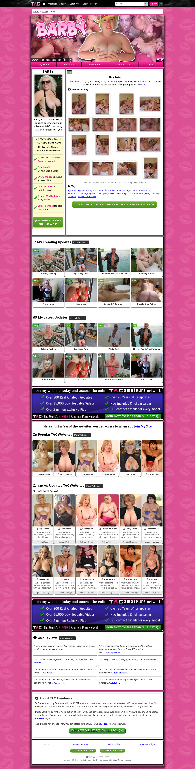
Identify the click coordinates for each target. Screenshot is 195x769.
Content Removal (80, 744)
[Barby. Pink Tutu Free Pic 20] (150, 168)
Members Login (123, 64)
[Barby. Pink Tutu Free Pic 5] (150, 103)
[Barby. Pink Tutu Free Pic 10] (150, 124)
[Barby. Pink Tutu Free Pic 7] (103, 124)
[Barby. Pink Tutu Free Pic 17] (79, 168)
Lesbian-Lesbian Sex (87, 196)
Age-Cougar (132, 190)
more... (142, 84)
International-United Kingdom (111, 190)
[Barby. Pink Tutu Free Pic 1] (79, 103)
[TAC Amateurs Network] (35, 4)
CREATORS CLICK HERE (112, 750)
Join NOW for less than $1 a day (48, 222)
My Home (44, 64)
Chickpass (104, 723)
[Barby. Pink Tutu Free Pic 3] (126, 103)
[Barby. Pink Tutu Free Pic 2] (103, 103)
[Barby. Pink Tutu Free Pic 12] (103, 144)
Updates (63, 3)
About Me (69, 64)
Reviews (39, 718)
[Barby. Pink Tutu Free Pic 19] (126, 168)
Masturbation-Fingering (139, 193)
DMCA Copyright (147, 744)
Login (85, 3)
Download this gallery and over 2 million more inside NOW (114, 204)
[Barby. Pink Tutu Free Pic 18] (103, 168)
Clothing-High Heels (106, 193)
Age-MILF (72, 190)
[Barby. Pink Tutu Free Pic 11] (79, 144)
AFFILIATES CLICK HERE (83, 750)
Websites (52, 3)
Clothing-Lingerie (87, 193)
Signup (154, 3)
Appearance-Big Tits (87, 190)
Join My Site (143, 426)
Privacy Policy (114, 744)
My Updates (95, 64)
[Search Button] (146, 4)
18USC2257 (47, 744)
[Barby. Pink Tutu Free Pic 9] (126, 124)
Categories (75, 3)
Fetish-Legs (122, 193)
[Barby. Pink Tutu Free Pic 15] (150, 144)
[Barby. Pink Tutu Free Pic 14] (126, 144)
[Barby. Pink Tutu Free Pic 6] (79, 124)
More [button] (93, 3)
